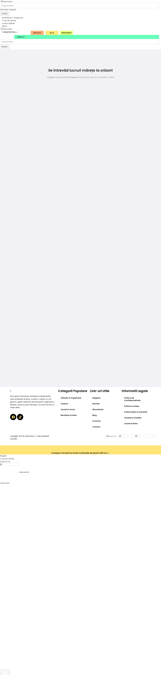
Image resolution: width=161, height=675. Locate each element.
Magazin (96, 398)
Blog (94, 415)
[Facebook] (13, 417)
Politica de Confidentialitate (132, 399)
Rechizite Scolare (69, 415)
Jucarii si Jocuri (68, 409)
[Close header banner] (3, 448)
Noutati (96, 403)
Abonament (98, 409)
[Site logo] (6, 1)
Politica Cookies (131, 406)
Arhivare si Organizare (71, 398)
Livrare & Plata (131, 423)
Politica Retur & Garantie (135, 412)
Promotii (96, 421)
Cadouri (64, 403)
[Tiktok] (20, 417)
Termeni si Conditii (132, 418)
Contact (96, 427)
